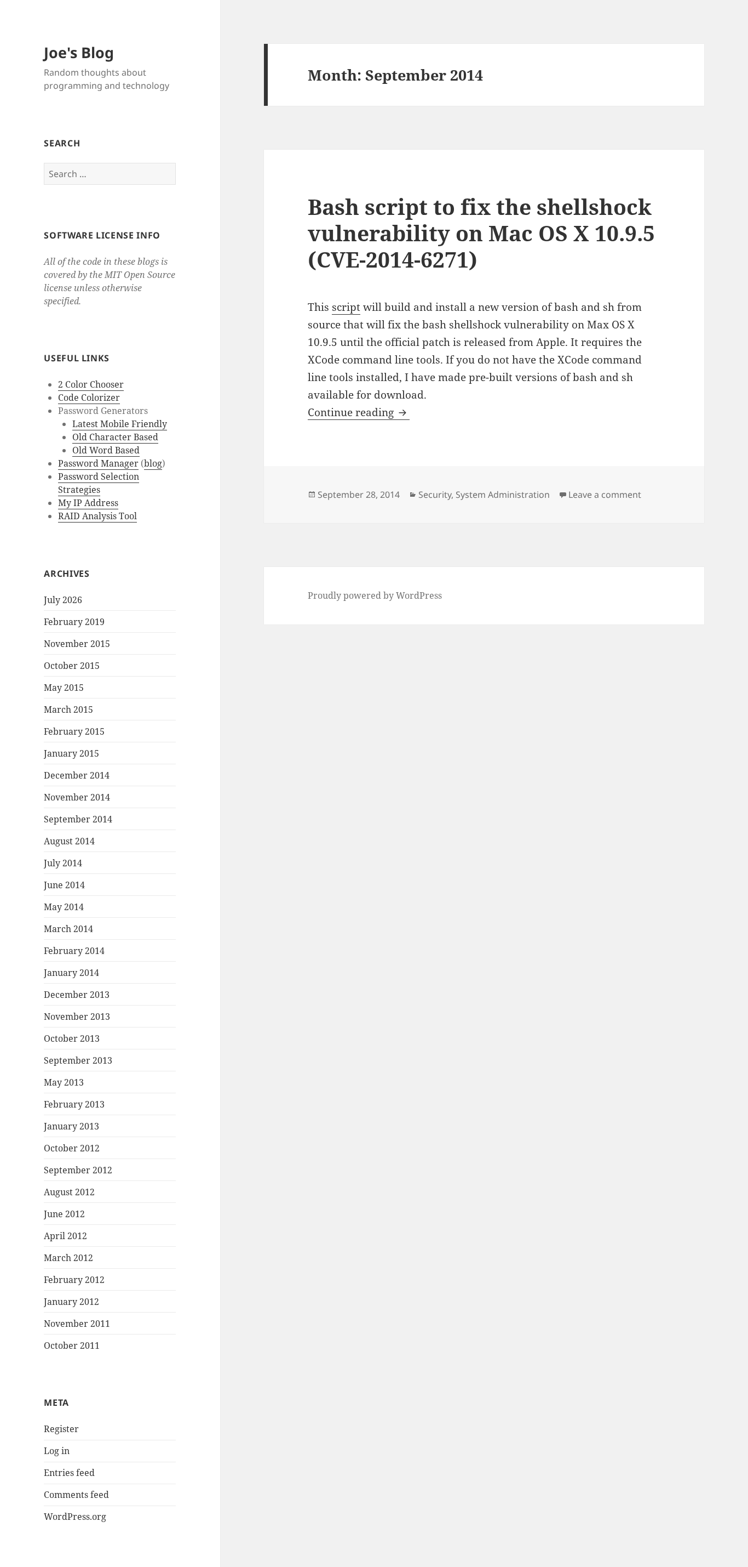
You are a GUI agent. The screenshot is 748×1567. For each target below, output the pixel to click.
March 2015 (68, 709)
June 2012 (64, 1214)
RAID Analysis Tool (97, 516)
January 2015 (71, 753)
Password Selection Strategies (98, 483)
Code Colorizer (89, 397)
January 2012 (71, 1302)
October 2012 (72, 1148)
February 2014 (74, 951)
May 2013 (64, 1082)
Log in (57, 1451)
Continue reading (359, 412)
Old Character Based (115, 437)
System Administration (503, 495)
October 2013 (72, 1038)
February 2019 (74, 622)
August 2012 (69, 1192)
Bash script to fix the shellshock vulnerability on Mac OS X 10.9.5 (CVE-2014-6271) (481, 233)
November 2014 (77, 797)
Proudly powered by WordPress (375, 595)
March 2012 (68, 1258)
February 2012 (74, 1280)
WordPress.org (75, 1517)
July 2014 (63, 863)
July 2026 (63, 600)
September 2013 (78, 1060)
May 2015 (64, 688)
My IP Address (88, 503)
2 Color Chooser (91, 384)
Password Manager (98, 463)
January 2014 (71, 973)
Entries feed (69, 1473)
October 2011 (72, 1345)
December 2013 (77, 995)
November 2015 (77, 644)
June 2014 (64, 885)
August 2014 (69, 841)
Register (61, 1429)
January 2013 (71, 1126)
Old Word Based (106, 450)
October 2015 (72, 666)
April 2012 (65, 1236)
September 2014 (78, 819)
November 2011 (77, 1324)
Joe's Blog (79, 52)
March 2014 (68, 929)
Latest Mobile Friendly (119, 424)
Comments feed (76, 1495)
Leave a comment (604, 495)
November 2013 (77, 1016)
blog (153, 463)
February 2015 (74, 731)
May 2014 (64, 907)
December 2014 (77, 775)
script (346, 307)
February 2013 (74, 1104)
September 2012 (78, 1170)
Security (434, 495)
